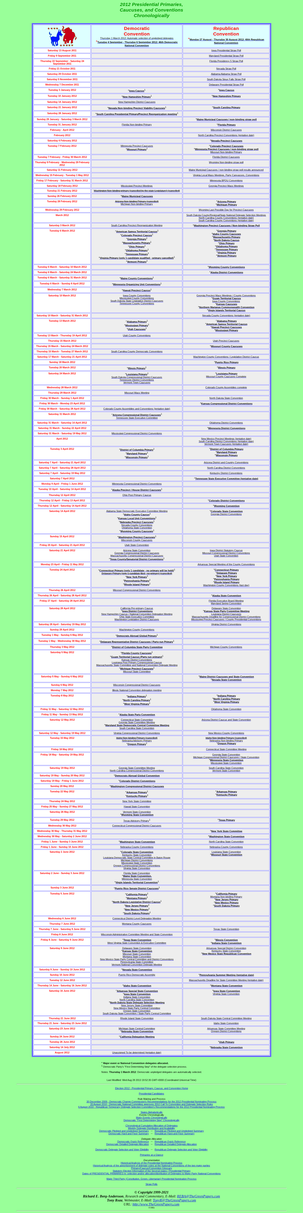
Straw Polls (151, 1184)
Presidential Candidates (151, 1093)
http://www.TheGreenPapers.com (155, 1204)
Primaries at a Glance (151, 1155)
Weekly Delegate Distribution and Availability (151, 1128)
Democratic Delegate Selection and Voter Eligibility (122, 1149)
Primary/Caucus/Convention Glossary (151, 1168)
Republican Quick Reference (170, 1141)
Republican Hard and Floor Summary (175, 1133)
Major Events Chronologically (151, 1117)
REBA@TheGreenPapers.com (198, 1196)
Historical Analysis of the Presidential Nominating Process (151, 1162)
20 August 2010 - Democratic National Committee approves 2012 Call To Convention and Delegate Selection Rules (151, 1104)
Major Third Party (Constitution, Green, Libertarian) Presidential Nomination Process (151, 1178)
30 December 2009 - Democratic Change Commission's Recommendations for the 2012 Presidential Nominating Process (151, 1101)
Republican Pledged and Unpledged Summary (179, 1131)
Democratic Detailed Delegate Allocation (127, 1144)
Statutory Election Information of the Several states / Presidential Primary (152, 1170)
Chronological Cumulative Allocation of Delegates (152, 1125)
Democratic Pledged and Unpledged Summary (124, 1131)
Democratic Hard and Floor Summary (128, 1133)
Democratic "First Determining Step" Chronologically (151, 1120)
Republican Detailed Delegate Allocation (176, 1144)
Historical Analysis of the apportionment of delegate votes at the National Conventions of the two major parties (151, 1165)
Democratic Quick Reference (133, 1141)
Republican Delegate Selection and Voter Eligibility (181, 1149)
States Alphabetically (152, 1112)
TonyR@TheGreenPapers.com (174, 1200)
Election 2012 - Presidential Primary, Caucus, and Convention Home (151, 1088)
